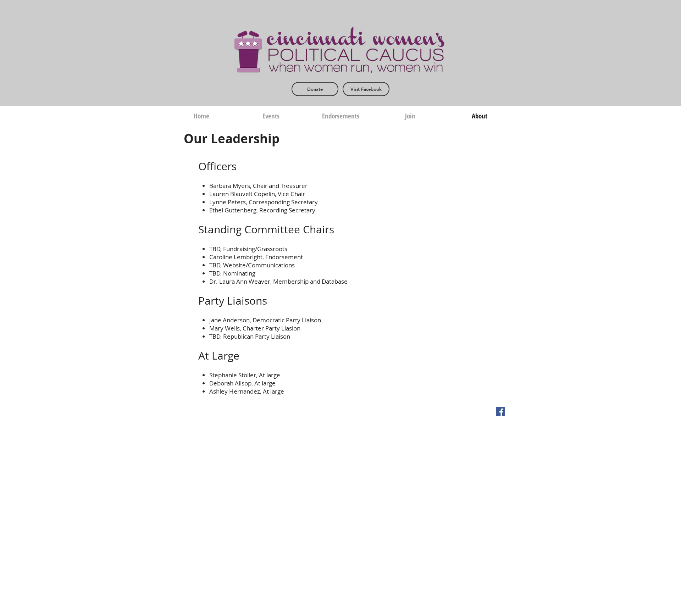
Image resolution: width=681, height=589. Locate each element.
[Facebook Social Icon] (500, 411)
